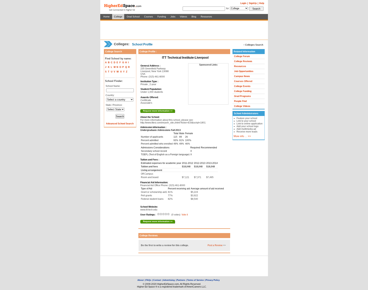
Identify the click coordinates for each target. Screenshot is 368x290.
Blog (193, 16)
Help (261, 3)
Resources (206, 16)
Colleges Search (254, 45)
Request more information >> (157, 111)
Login (243, 3)
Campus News (242, 76)
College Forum (242, 56)
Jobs (172, 16)
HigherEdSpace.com (123, 7)
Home (106, 16)
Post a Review (215, 245)
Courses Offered (243, 81)
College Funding (242, 91)
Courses (148, 16)
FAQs (148, 280)
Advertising (169, 280)
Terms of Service (195, 280)
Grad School (133, 16)
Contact (157, 280)
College (118, 16)
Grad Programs (242, 96)
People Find (240, 101)
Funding (161, 16)
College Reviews (243, 61)
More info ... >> (242, 136)
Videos (183, 16)
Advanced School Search (120, 123)
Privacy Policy (213, 280)
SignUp (253, 3)
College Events (242, 86)
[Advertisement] (184, 30)
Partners (181, 280)
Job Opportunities (243, 71)
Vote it (185, 214)
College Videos (242, 106)
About (140, 280)
